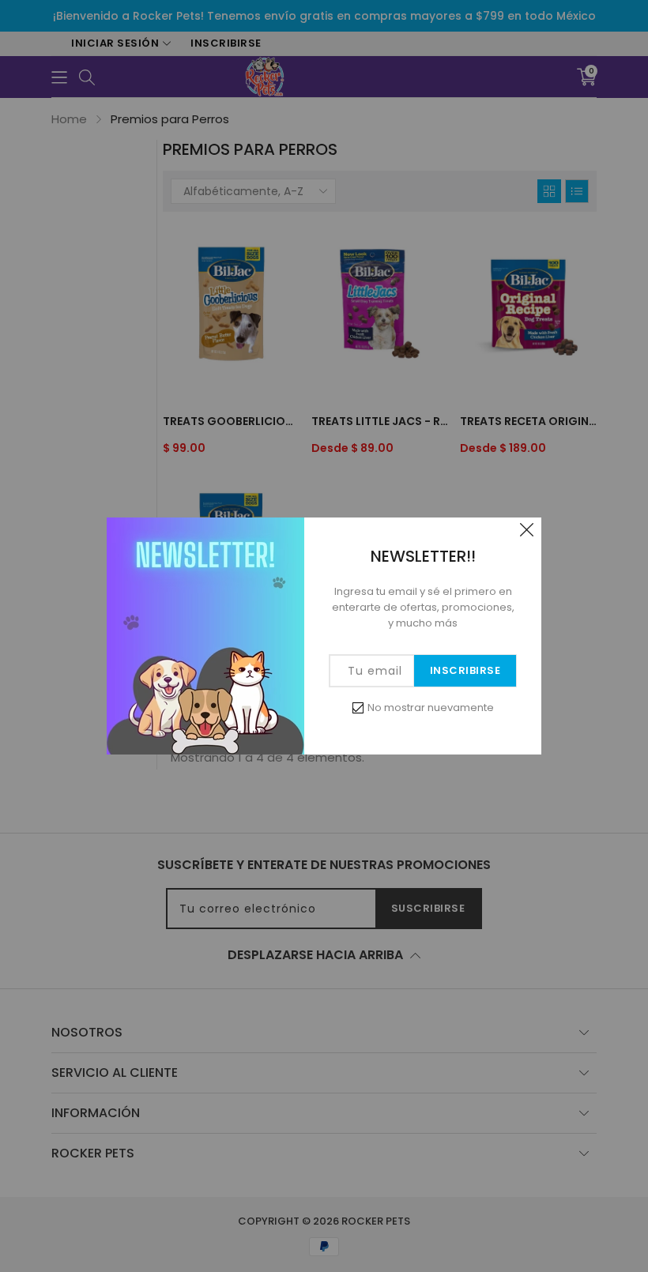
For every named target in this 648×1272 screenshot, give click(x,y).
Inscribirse (465, 670)
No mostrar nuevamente (430, 707)
